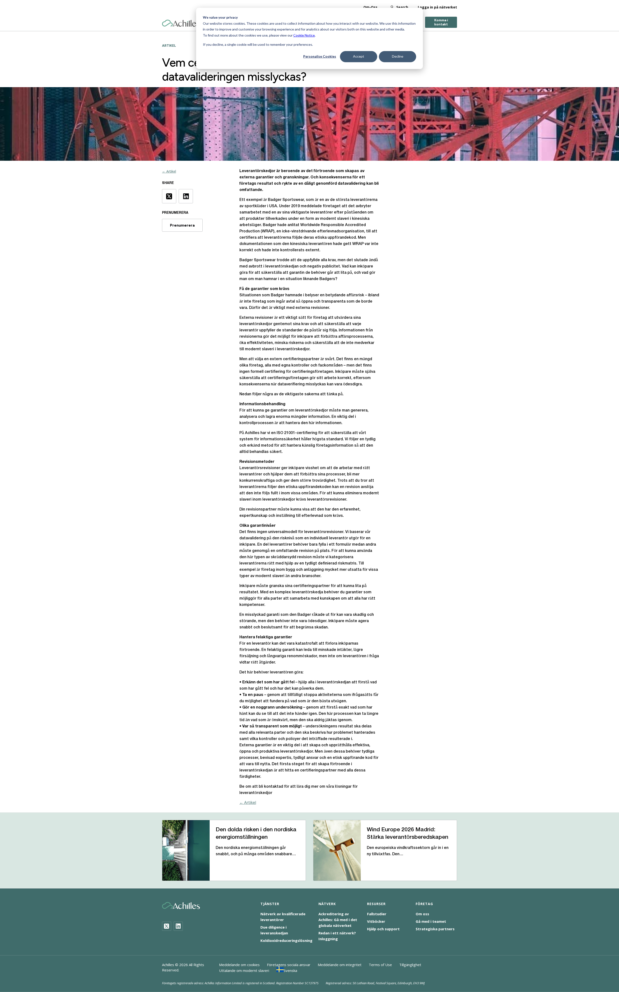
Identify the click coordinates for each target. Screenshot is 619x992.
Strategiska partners (435, 928)
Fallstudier (376, 913)
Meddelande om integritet (339, 964)
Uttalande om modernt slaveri (244, 970)
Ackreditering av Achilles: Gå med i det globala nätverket (337, 919)
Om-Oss (370, 7)
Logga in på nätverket (437, 7)
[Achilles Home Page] (181, 23)
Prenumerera (182, 225)
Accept (358, 56)
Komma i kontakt (441, 22)
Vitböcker (376, 921)
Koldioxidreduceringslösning (286, 940)
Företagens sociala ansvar (288, 964)
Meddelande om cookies (239, 964)
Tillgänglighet (410, 964)
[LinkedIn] (178, 926)
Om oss (422, 913)
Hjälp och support (383, 928)
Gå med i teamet (431, 921)
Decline (397, 56)
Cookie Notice (304, 35)
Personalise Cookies (319, 56)
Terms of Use (380, 964)
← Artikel (169, 171)
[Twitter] (166, 926)
